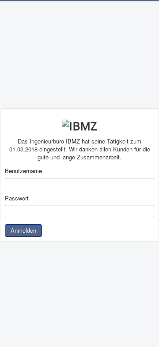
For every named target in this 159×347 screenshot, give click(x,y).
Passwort (17, 198)
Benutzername (23, 171)
